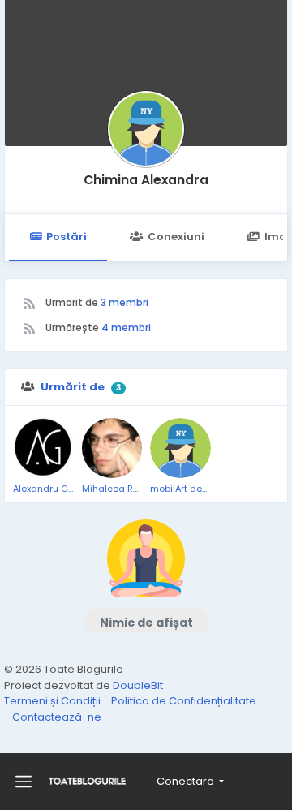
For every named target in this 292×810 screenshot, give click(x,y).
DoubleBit (138, 685)
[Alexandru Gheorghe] (43, 448)
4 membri (126, 327)
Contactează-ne (56, 717)
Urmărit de (73, 386)
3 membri (124, 302)
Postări (66, 236)
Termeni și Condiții (53, 701)
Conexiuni (176, 236)
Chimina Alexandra (146, 179)
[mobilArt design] (180, 448)
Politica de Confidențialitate (183, 701)
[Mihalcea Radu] (112, 448)
